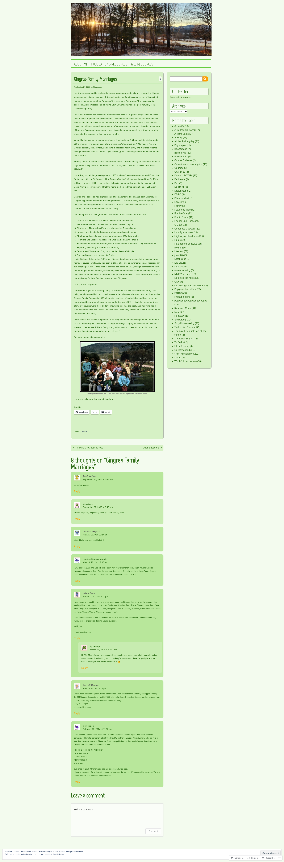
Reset (177, 312)
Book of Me (180, 153)
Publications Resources (109, 64)
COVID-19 (179, 172)
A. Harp (178, 137)
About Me (81, 64)
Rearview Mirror (182, 308)
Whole (177, 357)
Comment (153, 831)
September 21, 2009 (82, 87)
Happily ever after (183, 232)
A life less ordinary (184, 130)
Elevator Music (182, 198)
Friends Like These (184, 221)
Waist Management (184, 353)
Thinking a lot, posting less (89, 447)
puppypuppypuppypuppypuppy (190, 300)
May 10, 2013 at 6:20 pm (94, 688)
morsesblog (88, 726)
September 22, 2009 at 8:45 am (98, 507)
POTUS (178, 293)
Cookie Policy (58, 854)
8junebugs (88, 504)
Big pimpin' (180, 145)
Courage (179, 168)
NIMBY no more (182, 274)
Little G (178, 266)
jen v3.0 (178, 255)
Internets (178, 251)
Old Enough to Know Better (188, 285)
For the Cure (181, 213)
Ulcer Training (181, 346)
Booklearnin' (181, 156)
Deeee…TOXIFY (183, 175)
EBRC (177, 194)
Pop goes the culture (185, 289)
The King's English (184, 338)
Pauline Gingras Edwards (94, 559)
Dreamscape (181, 190)
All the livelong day (184, 141)
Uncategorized (182, 350)
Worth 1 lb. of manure (185, 361)
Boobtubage (180, 149)
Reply (77, 491)
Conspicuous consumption (188, 164)
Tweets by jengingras (181, 97)
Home (177, 240)
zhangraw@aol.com (82, 707)
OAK (176, 281)
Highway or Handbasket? (187, 236)
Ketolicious (180, 259)
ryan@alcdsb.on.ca (82, 632)
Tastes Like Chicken (185, 327)
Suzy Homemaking (184, 323)
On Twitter (180, 91)
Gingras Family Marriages (95, 79)
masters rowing (182, 270)
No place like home (184, 278)
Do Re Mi (179, 187)
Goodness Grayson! (184, 228)
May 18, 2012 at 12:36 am (95, 562)
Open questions (151, 447)
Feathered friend (183, 209)
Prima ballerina (182, 297)
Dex (176, 183)
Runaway (179, 316)
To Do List (179, 342)
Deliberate (179, 179)
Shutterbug (180, 319)
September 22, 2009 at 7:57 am (98, 479)
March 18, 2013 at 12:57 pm (103, 650)
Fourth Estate (181, 217)
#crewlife (179, 126)
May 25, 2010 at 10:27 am (95, 535)
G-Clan (85, 431)
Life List (178, 263)
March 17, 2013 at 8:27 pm (95, 596)
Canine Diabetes (183, 160)
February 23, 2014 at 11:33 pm (97, 729)
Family (177, 206)
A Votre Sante (181, 134)
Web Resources (142, 64)
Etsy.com (179, 202)
